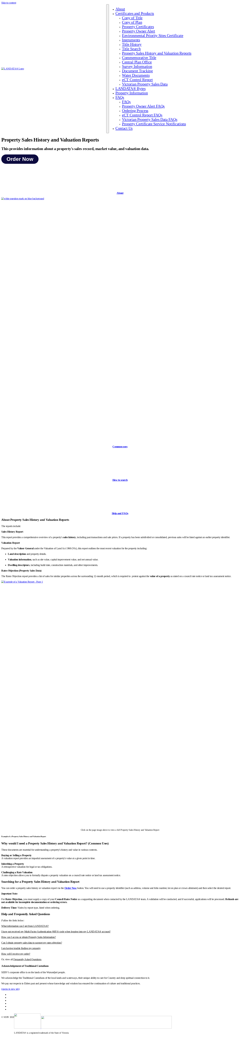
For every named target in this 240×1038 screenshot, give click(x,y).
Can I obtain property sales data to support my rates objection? (31, 942)
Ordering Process (135, 110)
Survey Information (137, 66)
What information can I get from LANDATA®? (25, 926)
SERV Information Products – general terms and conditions (34, 1006)
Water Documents (136, 75)
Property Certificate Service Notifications (154, 124)
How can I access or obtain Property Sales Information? (28, 937)
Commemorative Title (139, 57)
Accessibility (13, 1000)
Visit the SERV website (18, 1009)
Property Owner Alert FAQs (143, 106)
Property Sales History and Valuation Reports (156, 53)
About (120, 9)
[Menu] (107, 68)
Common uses (119, 446)
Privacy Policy (14, 997)
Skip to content (8, 2)
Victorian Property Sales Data (145, 84)
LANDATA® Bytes (130, 88)
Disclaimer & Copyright (18, 994)
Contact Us (124, 128)
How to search (120, 480)
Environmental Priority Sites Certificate (152, 35)
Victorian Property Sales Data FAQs (149, 119)
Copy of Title (132, 18)
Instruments (131, 40)
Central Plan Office (137, 62)
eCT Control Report (137, 80)
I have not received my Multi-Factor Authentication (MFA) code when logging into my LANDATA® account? (56, 931)
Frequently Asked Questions (27, 959)
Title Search (131, 49)
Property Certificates (138, 27)
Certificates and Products (134, 13)
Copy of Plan (132, 22)
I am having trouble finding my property (21, 948)
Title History (132, 44)
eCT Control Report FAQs (142, 115)
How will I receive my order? (15, 953)
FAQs (119, 97)
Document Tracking (137, 71)
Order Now (20, 159)
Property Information (131, 93)
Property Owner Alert (138, 31)
